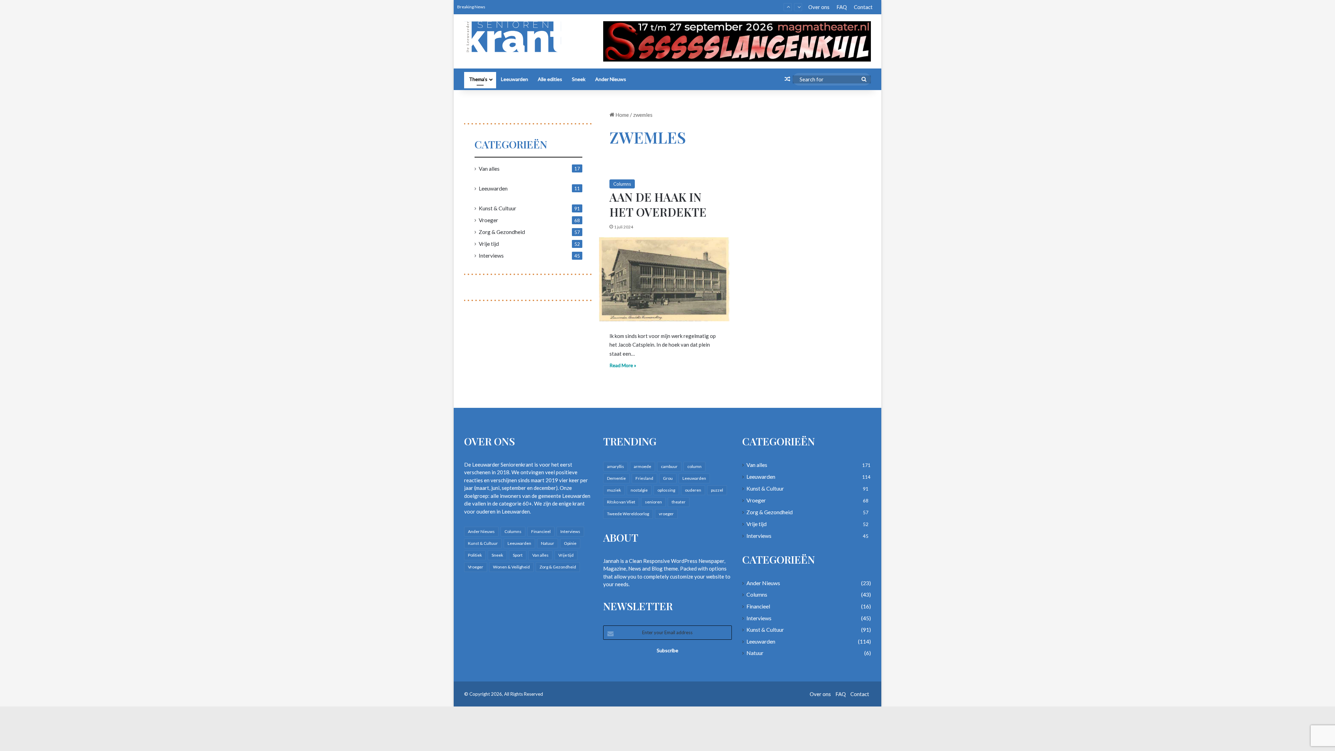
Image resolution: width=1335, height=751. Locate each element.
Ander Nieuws (610, 79)
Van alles (489, 168)
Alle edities (550, 79)
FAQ (841, 7)
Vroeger (488, 220)
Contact (863, 7)
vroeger (666, 513)
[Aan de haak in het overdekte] (664, 279)
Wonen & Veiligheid (511, 567)
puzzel (717, 490)
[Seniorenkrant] (515, 37)
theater (679, 501)
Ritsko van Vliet (621, 501)
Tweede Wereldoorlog (628, 513)
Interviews (491, 255)
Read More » (622, 365)
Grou (668, 478)
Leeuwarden (514, 79)
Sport (518, 555)
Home (621, 115)
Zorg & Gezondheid (502, 231)
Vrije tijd (489, 243)
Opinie (570, 543)
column (694, 466)
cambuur (669, 466)
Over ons (819, 7)
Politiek (475, 555)
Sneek (578, 79)
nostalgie (639, 490)
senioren (653, 501)
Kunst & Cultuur (497, 208)
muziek (614, 490)
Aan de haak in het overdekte (657, 204)
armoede (642, 466)
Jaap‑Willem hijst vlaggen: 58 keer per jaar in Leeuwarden (558, 7)
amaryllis (615, 466)
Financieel (541, 531)
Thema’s (478, 79)
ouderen (693, 490)
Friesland (644, 478)
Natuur (547, 543)
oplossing (666, 490)
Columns (622, 184)
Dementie (616, 478)
